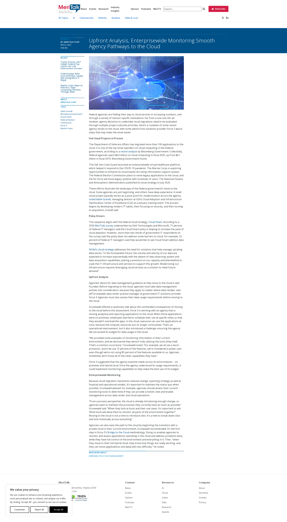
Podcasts (146, 9)
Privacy (202, 502)
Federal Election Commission (68, 121)
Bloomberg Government (71, 114)
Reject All (39, 509)
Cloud (165, 493)
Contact (202, 497)
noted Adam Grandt (100, 199)
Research (104, 9)
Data (164, 502)
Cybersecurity (86, 18)
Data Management (114, 456)
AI (74, 18)
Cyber (165, 497)
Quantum (116, 18)
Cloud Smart (155, 222)
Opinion (135, 9)
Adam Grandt (66, 111)
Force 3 (64, 125)
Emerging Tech (96, 456)
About (202, 488)
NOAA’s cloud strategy (101, 249)
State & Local (131, 18)
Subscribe (220, 9)
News (84, 9)
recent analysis (128, 151)
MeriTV (157, 9)
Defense (102, 18)
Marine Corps (67, 128)
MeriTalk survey (104, 225)
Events (92, 9)
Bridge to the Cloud (118, 432)
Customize (19, 509)
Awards (165, 512)
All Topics (63, 18)
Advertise (203, 493)
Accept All (58, 509)
